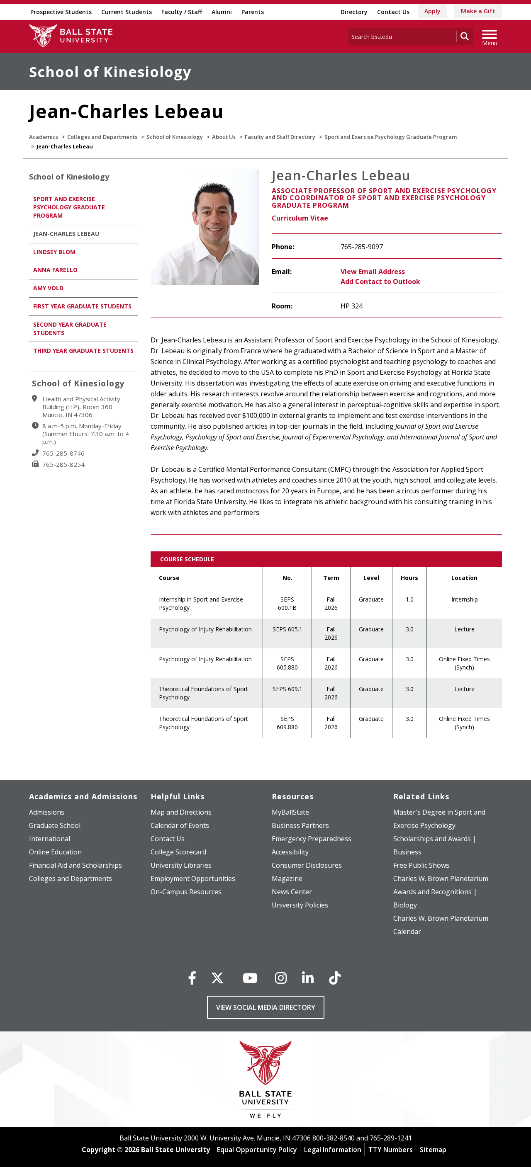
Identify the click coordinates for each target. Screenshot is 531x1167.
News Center (292, 891)
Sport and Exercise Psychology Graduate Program (390, 137)
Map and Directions (181, 812)
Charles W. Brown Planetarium (440, 878)
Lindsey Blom (54, 252)
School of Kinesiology (110, 71)
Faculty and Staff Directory (280, 137)
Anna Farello (55, 270)
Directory (354, 12)
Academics (43, 137)
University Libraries (181, 865)
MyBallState (290, 812)
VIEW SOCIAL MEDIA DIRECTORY (265, 1007)
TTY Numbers (390, 1149)
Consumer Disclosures (307, 865)
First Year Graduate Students (82, 306)
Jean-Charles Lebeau (66, 234)
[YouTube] (250, 978)
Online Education (55, 851)
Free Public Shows (421, 865)
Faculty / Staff (181, 12)
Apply (432, 11)
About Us (224, 137)
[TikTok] (335, 978)
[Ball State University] (265, 1081)
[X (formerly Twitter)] (217, 978)
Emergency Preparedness (311, 838)
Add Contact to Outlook (380, 281)
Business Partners (300, 825)
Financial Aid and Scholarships (75, 865)
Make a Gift (478, 11)
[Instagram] (281, 978)
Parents (252, 12)
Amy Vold (48, 288)
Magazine (287, 878)
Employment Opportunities (193, 878)
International (49, 838)
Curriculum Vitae (300, 218)
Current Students (126, 12)
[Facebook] (192, 978)
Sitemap (433, 1149)
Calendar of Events (180, 825)
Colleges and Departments (102, 137)
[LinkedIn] (308, 978)
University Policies (300, 905)
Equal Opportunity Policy (257, 1149)
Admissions (46, 812)
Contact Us (393, 12)
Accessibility (290, 851)
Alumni (222, 12)
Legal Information (332, 1149)
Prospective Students (61, 12)
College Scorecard (178, 851)
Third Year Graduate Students (83, 350)
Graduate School (54, 825)
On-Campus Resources (186, 891)
